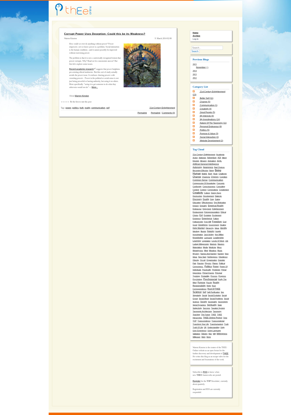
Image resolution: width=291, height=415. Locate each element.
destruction (197, 196)
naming (221, 254)
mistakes (212, 251)
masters (221, 244)
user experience (199, 331)
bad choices (219, 167)
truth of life (198, 327)
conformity (197, 187)
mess (219, 247)
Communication (208, 105)
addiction (202, 158)
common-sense (200, 180)
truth (82, 108)
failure (216, 219)
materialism (197, 247)
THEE (213, 315)
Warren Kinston (82, 96)
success (206, 308)
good (195, 225)
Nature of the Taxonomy (213, 123)
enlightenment (218, 209)
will (214, 334)
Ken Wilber (219, 235)
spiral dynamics (199, 305)
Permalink (142, 113)
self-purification (213, 292)
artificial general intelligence (206, 164)
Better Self (206, 98)
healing (223, 225)
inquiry (210, 231)
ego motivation (220, 203)
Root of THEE (213, 289)
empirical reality (215, 206)
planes (215, 263)
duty (212, 199)
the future (205, 315)
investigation (198, 235)
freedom (217, 221)
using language (214, 331)
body (210, 174)
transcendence (204, 321)
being (211, 171)
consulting (220, 187)
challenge (223, 174)
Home (195, 33)
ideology (196, 231)
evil (201, 215)
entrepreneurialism (212, 212)
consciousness (209, 187)
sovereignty (223, 302)
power (68, 108)
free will (207, 222)
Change (205, 102)
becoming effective (200, 171)
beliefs (204, 174)
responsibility (199, 286)
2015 (200, 66)
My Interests (207, 116)
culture (207, 193)
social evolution (214, 295)
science (197, 292)
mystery (196, 254)
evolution (207, 215)
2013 (195, 74)
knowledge (198, 238)
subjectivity (197, 308)
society (203, 302)
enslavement (198, 212)
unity (222, 327)
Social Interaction (209, 137)
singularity (197, 295)
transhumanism (216, 324)
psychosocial (210, 279)
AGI (219, 158)
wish (203, 337)
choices (215, 177)
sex (222, 292)
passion (200, 263)
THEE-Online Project (212, 318)
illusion (203, 231)
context (203, 190)
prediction (216, 270)
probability (205, 276)
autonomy (197, 167)
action (195, 158)
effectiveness (207, 203)
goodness (203, 225)
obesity (196, 260)
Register (196, 381)
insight (218, 231)
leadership (218, 238)
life (226, 241)
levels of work (218, 241)
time (225, 318)
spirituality (212, 305)
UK (205, 327)
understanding (213, 327)
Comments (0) (168, 113)
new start (202, 257)
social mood (204, 299)
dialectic (218, 196)
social (204, 295)
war (210, 334)
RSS (205, 372)
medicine (212, 247)
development (208, 196)
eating (217, 199)
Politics (204, 130)
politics (75, 108)
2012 (195, 78)
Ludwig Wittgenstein (201, 244)
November (201, 67)
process (214, 276)
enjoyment (207, 209)
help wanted (199, 228)
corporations (212, 190)
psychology (197, 279)
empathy (203, 206)
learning (197, 241)
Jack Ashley (209, 235)
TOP (195, 321)
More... (95, 87)
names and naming (208, 254)
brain (215, 174)
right (209, 286)
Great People (207, 112)
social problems (216, 299)
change (197, 177)
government (214, 225)
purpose (201, 282)
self (107, 108)
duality (206, 199)
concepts (220, 183)
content (196, 190)
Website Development (211, 141)
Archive (196, 36)
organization (211, 260)
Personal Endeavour (211, 126)
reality (87, 108)
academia (220, 154)
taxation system (218, 308)
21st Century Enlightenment (162, 108)
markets (213, 244)
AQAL (219, 161)
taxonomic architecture (202, 311)
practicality (206, 270)
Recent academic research (81, 69)
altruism (203, 161)
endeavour (197, 209)
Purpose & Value (209, 133)
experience (207, 218)
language (208, 238)
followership (198, 222)
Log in (195, 39)
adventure (212, 158)
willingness (222, 334)
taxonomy (217, 311)
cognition (223, 177)
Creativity (206, 109)
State (220, 305)
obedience (223, 257)
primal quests (208, 273)
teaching (196, 315)
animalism (212, 161)
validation (196, 334)
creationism (224, 190)
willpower (196, 337)
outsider (221, 260)
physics (208, 263)
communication (98, 108)
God (224, 222)
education (197, 203)
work (208, 337)
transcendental (218, 321)
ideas (217, 228)
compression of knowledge (204, 183)
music (219, 251)
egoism (196, 206)
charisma (206, 177)
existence (197, 219)
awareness (208, 167)
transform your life (201, 324)
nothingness (212, 257)
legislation (206, 241)
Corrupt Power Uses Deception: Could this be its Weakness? (104, 33)
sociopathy (212, 302)
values (204, 334)
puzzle (209, 283)
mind (206, 251)
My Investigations (210, 119)
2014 (195, 71)
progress (222, 276)
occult (202, 260)
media (205, 247)
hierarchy (210, 228)
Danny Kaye (216, 193)
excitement (216, 215)
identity (223, 228)
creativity (198, 192)
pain (194, 263)
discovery (197, 199)
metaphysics (198, 251)
